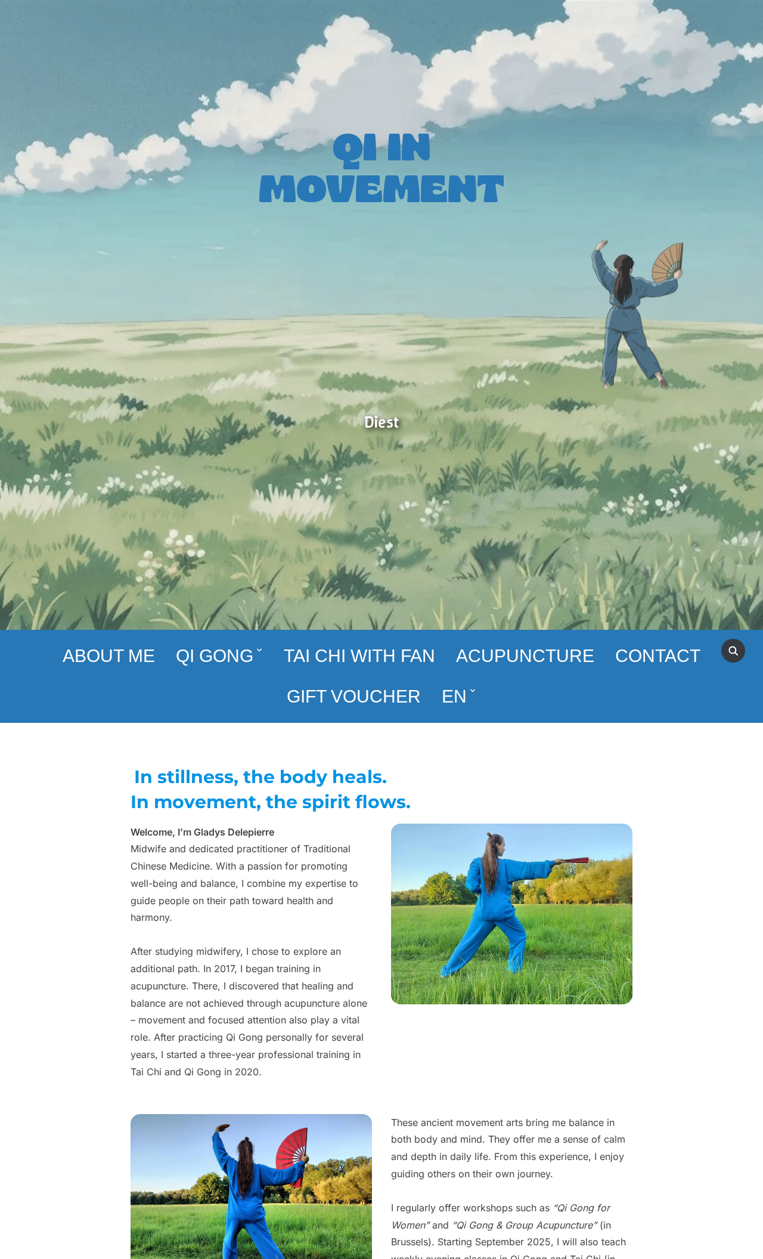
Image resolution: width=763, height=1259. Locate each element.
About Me (109, 656)
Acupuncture (525, 656)
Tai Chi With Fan (359, 656)
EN (454, 696)
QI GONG (214, 656)
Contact (657, 656)
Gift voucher (354, 696)
